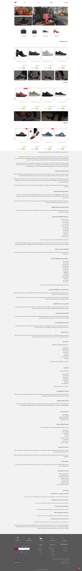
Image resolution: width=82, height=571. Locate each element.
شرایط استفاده (52, 551)
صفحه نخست (66, 2)
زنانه (25, 2)
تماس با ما (40, 551)
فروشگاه (51, 2)
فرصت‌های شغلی (40, 547)
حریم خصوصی (52, 553)
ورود (17, 5)
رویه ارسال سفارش (65, 549)
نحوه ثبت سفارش (65, 547)
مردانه (38, 2)
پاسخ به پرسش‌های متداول (51, 547)
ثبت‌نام (15, 5)
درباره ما (41, 553)
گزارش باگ (53, 555)
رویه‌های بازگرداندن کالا (51, 549)
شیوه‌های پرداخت (65, 550)
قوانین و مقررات (40, 549)
